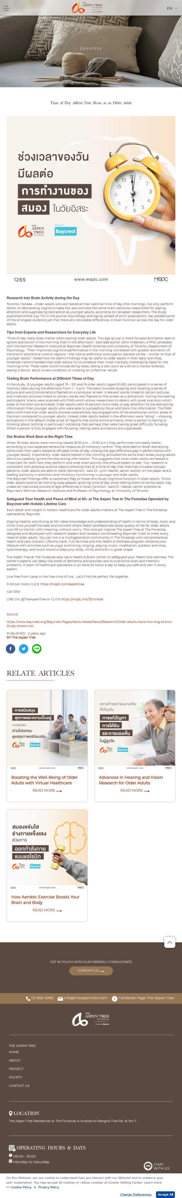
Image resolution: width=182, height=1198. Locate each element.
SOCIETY (15, 1077)
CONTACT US (89, 970)
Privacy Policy (48, 1187)
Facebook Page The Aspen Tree (145, 998)
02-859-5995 (41, 998)
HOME (14, 1052)
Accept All (165, 1194)
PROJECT (16, 1069)
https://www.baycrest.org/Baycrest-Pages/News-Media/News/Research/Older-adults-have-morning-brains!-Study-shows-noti (90, 624)
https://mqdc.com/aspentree (62, 584)
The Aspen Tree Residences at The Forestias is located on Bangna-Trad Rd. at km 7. (73, 1121)
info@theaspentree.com (85, 998)
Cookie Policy (21, 1187)
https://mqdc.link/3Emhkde (82, 599)
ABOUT (14, 1060)
